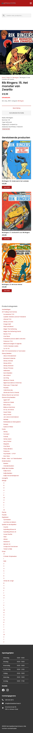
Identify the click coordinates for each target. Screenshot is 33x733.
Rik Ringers (16, 77)
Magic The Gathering (10, 329)
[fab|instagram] (7, 690)
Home (3, 77)
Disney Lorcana (8, 322)
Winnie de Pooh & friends (11, 392)
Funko (4, 429)
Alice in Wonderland (9, 356)
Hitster (5, 539)
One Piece (6, 336)
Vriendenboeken (8, 466)
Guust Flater (7, 412)
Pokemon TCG (8, 341)
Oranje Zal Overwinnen (10, 546)
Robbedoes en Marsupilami (12, 422)
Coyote (5, 527)
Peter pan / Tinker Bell (10, 385)
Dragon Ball (7, 324)
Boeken (5, 463)
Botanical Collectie (9, 358)
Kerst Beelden (7, 373)
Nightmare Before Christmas (12, 383)
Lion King (6, 378)
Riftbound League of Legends (12, 344)
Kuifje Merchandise (8, 468)
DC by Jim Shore (8, 410)
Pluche (4, 512)
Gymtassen (7, 520)
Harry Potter (7, 414)
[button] (30, 32)
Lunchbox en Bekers (9, 522)
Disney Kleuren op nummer (10, 395)
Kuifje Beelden (7, 473)
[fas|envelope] (3, 703)
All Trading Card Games (9, 312)
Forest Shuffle (7, 534)
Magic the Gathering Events (12, 331)
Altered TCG (7, 319)
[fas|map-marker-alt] (3, 708)
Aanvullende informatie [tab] (16, 113)
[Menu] (31, 3)
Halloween (6, 370)
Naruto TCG (7, 334)
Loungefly (5, 478)
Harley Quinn (7, 439)
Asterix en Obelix (8, 402)
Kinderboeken (6, 461)
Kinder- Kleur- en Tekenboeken (12, 458)
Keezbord (6, 542)
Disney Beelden (7, 353)
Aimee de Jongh (8, 581)
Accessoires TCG (8, 314)
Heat (4, 537)
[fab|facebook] (3, 690)
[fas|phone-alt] (3, 700)
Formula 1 (6, 434)
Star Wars (6, 456)
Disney (5, 432)
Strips (8, 77)
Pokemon (6, 451)
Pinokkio (6, 388)
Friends (5, 436)
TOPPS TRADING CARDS (10, 346)
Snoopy (5, 424)
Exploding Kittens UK (9, 532)
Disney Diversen (8, 366)
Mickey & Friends (8, 380)
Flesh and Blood (8, 326)
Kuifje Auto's (7, 471)
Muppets (6, 444)
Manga (4, 480)
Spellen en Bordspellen (9, 524)
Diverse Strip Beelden (8, 397)
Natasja (5, 419)
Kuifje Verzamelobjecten (11, 476)
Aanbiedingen (6, 309)
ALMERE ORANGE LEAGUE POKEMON (14, 317)
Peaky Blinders (8, 449)
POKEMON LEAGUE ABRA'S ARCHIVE (14, 339)
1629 (4, 561)
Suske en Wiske (8, 427)
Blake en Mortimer (9, 407)
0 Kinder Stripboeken (10, 556)
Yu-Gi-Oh (6, 348)
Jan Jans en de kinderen (11, 417)
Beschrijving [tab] (16, 108)
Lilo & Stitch (7, 375)
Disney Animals (8, 361)
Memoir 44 (6, 544)
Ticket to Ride (7, 549)
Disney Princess (8, 368)
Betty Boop (6, 405)
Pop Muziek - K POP (9, 454)
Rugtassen (5, 517)
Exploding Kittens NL (9, 529)
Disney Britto (7, 363)
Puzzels (4, 515)
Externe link (6, 129)
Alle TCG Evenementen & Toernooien (13, 351)
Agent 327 (6, 400)
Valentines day (8, 390)
